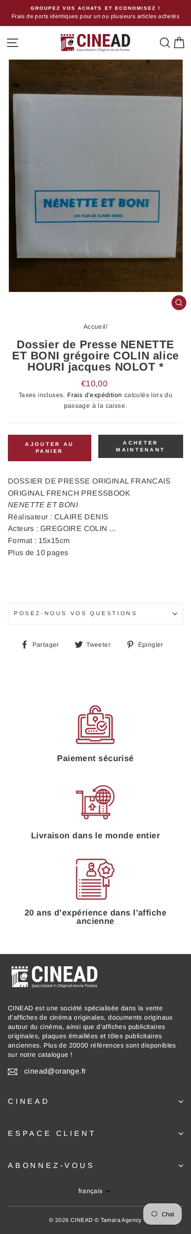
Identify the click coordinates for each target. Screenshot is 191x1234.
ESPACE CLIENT (52, 1133)
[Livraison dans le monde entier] (95, 802)
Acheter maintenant (140, 446)
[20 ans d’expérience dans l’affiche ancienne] (95, 879)
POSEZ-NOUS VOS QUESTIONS (75, 613)
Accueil (94, 326)
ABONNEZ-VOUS (51, 1165)
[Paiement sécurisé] (95, 724)
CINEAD (29, 1101)
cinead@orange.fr (55, 1071)
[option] (95, 13)
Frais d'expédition (94, 394)
